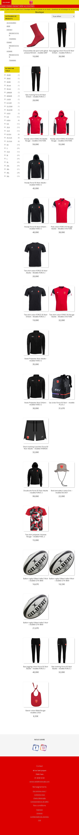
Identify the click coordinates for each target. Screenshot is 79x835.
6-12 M (9, 103)
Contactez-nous (39, 795)
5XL (8, 176)
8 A (8, 124)
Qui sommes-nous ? (39, 791)
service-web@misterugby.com (39, 782)
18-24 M (9, 110)
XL (7, 162)
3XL (8, 169)
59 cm (9, 89)
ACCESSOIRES (29, 6)
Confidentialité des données (39, 817)
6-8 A (8, 120)
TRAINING (12, 39)
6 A (8, 117)
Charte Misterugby (39, 798)
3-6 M (9, 99)
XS (7, 145)
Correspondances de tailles (40, 802)
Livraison (39, 813)
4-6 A (8, 113)
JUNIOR (9, 92)
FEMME (9, 6)
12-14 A (9, 141)
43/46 (8, 82)
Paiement (39, 810)
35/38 (8, 75)
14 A (8, 152)
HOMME (9, 51)
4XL (8, 173)
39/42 (8, 78)
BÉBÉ (21, 6)
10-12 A (9, 138)
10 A (8, 127)
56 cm (9, 85)
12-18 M (9, 106)
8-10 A (9, 134)
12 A (8, 131)
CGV (39, 820)
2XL (8, 166)
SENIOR (9, 96)
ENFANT (15, 6)
